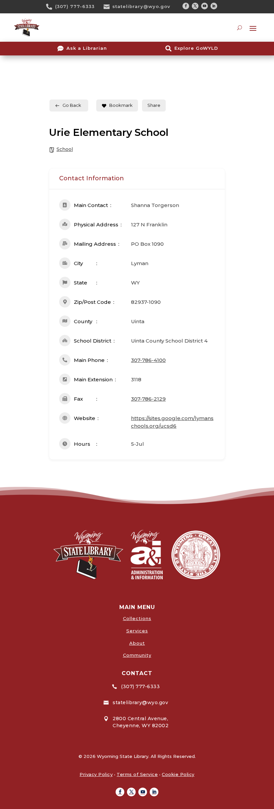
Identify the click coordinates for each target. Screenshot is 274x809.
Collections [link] (137, 618)
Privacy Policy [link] (96, 774)
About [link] (137, 643)
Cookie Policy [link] (178, 774)
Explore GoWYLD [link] (196, 48)
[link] (51, 7)
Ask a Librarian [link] (86, 48)
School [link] (64, 149)
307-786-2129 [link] (148, 399)
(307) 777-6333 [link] (75, 6)
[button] (185, 6)
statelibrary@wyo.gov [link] (141, 6)
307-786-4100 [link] (148, 360)
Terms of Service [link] (137, 774)
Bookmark (121, 105)
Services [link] (137, 630)
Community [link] (137, 655)
